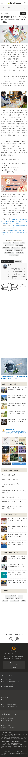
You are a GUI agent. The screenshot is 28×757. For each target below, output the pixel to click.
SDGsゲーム (20, 252)
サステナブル (8, 243)
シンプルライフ (15, 601)
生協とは (4, 699)
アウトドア (19, 598)
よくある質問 (15, 665)
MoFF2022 (9, 250)
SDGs (23, 243)
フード (4, 693)
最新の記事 (18, 261)
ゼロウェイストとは (7, 679)
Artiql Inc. (3, 754)
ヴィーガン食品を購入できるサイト (10, 707)
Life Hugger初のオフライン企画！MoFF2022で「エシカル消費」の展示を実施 (14, 232)
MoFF (24, 248)
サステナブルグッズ (11, 596)
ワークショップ (9, 245)
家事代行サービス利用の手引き (9, 718)
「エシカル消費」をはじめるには (11, 475)
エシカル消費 (20, 245)
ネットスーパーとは (7, 702)
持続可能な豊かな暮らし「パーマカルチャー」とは (13, 492)
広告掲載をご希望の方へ (18, 656)
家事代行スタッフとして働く (9, 727)
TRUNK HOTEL (18, 250)
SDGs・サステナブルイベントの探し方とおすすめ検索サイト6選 (13, 507)
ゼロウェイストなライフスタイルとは (11, 681)
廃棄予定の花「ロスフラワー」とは (12, 502)
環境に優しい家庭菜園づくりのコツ (12, 497)
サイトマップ (14, 662)
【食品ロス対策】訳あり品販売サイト (11, 704)
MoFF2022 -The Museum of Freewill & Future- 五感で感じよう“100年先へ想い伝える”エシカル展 (14, 221)
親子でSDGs (6, 248)
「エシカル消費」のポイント (10, 480)
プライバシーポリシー (15, 658)
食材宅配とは (5, 697)
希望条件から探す (6, 725)
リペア (20, 596)
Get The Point (14, 255)
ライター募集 (7, 654)
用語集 (14, 667)
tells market (16, 248)
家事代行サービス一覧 (7, 720)
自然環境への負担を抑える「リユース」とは (13, 485)
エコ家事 (6, 601)
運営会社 (14, 654)
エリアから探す (6, 723)
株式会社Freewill (10, 252)
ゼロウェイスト (8, 675)
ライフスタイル (18, 240)
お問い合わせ (7, 656)
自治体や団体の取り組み (8, 686)
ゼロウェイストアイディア (8, 684)
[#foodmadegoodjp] (22, 457)
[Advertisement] (14, 308)
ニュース (9, 240)
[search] (25, 1)
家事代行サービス (9, 714)
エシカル (16, 243)
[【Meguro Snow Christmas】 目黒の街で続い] (5, 449)
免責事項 (6, 658)
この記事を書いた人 (8, 261)
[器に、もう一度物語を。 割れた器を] (14, 441)
